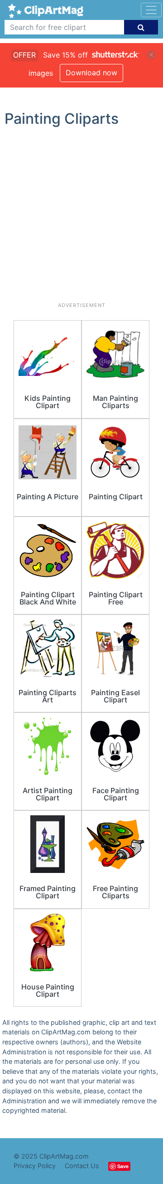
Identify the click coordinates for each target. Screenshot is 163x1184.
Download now (91, 72)
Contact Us (82, 1165)
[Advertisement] (81, 218)
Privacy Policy (35, 1165)
